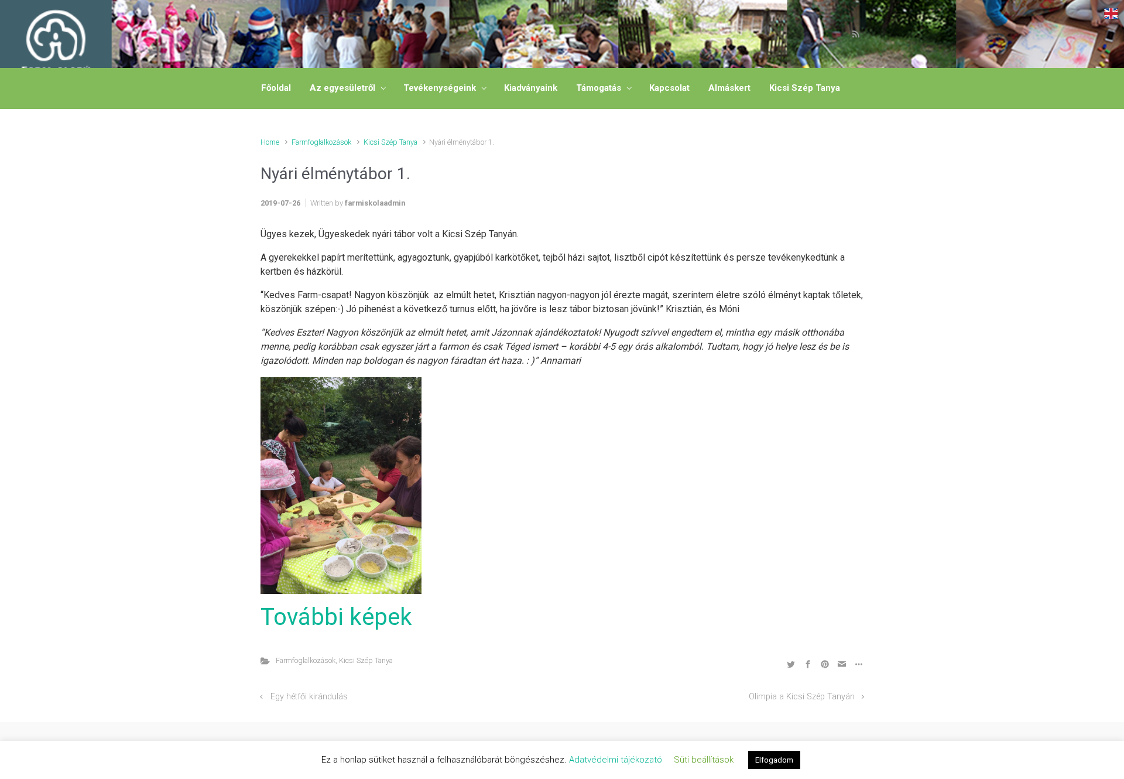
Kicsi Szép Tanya (804, 88)
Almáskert (729, 88)
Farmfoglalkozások (321, 142)
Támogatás (598, 88)
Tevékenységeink (439, 88)
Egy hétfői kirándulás (309, 697)
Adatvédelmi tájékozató (615, 759)
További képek (336, 617)
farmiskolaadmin (375, 203)
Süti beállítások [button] (704, 759)
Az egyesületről (342, 88)
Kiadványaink (530, 88)
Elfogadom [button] (774, 760)
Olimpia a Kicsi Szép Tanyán (802, 697)
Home (270, 142)
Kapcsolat (669, 88)
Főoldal (276, 88)
